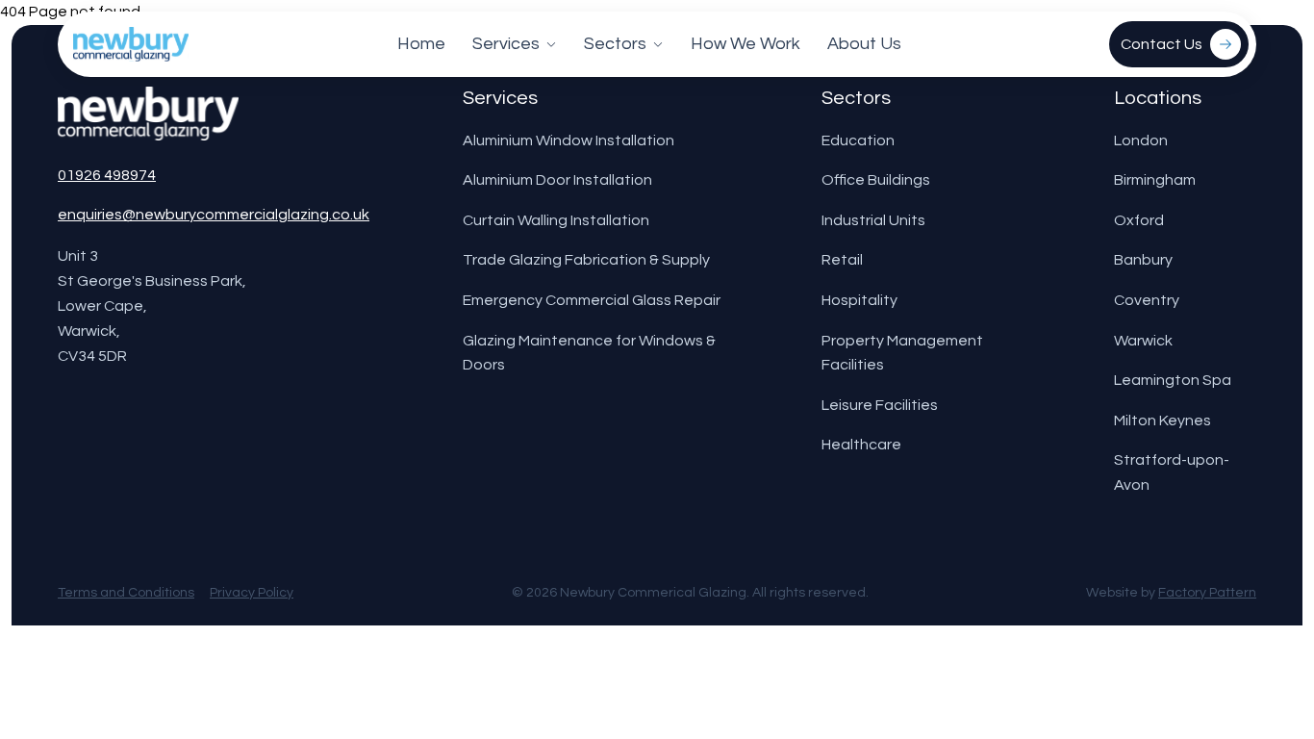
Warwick (1143, 340)
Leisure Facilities (879, 405)
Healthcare (861, 444)
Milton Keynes (1162, 420)
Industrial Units (873, 220)
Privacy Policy (251, 592)
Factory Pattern (1207, 592)
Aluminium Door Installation (557, 180)
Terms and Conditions (126, 592)
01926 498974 (107, 175)
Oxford (1139, 220)
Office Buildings (875, 180)
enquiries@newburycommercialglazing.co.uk (213, 214)
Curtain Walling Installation (556, 220)
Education (858, 140)
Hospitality (859, 300)
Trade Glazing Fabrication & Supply (586, 260)
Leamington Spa (1172, 380)
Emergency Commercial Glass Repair (591, 300)
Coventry (1146, 300)
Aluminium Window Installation (568, 140)
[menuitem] (421, 44)
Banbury (1143, 260)
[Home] (131, 44)
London (1141, 140)
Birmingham (1155, 180)
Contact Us (1161, 44)
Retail (842, 260)
